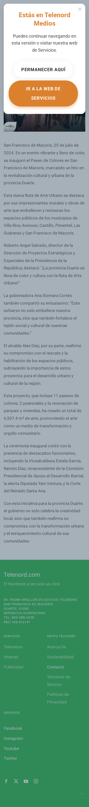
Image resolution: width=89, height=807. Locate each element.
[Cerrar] (80, 9)
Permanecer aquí (43, 69)
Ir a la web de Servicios (43, 93)
